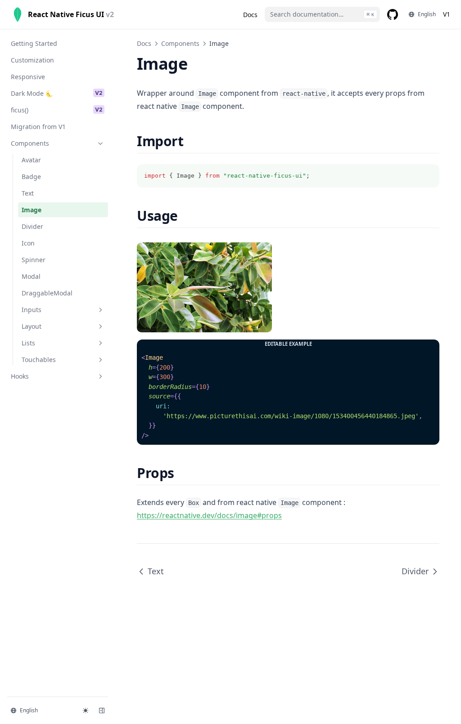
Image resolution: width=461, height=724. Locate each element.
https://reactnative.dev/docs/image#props (209, 515)
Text (156, 571)
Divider (415, 571)
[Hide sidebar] (101, 710)
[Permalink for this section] (191, 141)
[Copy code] (427, 176)
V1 (446, 14)
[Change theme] (85, 710)
